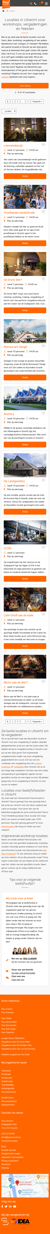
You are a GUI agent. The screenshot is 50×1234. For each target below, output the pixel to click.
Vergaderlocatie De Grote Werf (15, 1041)
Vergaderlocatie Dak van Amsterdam (18, 1048)
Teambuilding (7, 1084)
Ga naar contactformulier (23, 973)
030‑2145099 (8, 1133)
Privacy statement (9, 1160)
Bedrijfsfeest (7, 1097)
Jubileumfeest (8, 1104)
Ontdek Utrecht (8, 1150)
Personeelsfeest (9, 1101)
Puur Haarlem (7, 1032)
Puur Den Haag (8, 1028)
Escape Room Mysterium (12, 1038)
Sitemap (5, 1167)
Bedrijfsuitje (7, 1081)
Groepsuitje (6, 1077)
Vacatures (6, 1164)
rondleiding (19, 766)
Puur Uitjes (6, 1018)
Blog (3, 1146)
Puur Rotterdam (8, 1025)
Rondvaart (6, 1074)
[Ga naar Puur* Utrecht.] (3, 11)
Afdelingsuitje (7, 1088)
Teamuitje (6, 1070)
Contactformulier (9, 1140)
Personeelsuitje (8, 1091)
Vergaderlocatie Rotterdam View (16, 1045)
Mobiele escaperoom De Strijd (15, 1054)
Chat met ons (18, 979)
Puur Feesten (7, 1012)
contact (5, 76)
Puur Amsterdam (9, 1021)
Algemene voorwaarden (12, 1157)
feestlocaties (7, 826)
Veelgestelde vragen (10, 1153)
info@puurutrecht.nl (11, 1137)
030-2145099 (30, 958)
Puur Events (7, 1008)
